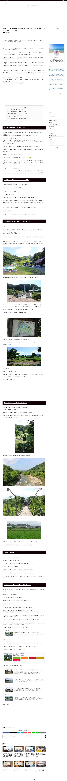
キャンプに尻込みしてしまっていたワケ (15, 109)
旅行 (4, 32)
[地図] (23, 655)
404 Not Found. (16, 168)
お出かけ (51, 122)
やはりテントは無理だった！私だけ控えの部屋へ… (18, 118)
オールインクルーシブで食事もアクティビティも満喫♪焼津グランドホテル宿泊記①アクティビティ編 (56, 80)
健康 (51, 118)
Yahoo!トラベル (16, 660)
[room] (61, 0)
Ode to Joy (6, 3)
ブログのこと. (52, 128)
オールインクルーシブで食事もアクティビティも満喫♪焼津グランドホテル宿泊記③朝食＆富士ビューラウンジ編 (56, 70)
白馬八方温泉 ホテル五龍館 (18, 653)
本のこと (51, 141)
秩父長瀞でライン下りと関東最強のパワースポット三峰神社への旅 (26, 632)
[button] (6, 732)
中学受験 (51, 133)
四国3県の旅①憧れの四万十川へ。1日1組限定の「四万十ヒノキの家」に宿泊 (28, 679)
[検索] (63, 0)
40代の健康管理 (52, 116)
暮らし (51, 139)
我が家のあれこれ (53, 135)
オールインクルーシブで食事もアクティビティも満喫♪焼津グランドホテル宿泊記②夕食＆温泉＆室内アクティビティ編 (56, 75)
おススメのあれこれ (53, 120)
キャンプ (8, 727)
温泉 (50, 144)
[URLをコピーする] (42, 732)
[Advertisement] (33, 16)
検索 (60, 93)
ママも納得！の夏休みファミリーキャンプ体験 (17, 111)
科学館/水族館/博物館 (53, 124)
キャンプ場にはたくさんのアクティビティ (16, 115)
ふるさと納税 (52, 126)
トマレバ (17, 654)
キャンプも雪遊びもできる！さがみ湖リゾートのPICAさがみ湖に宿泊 (27, 688)
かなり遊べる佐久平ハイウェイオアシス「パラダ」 (18, 113)
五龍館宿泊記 (12, 727)
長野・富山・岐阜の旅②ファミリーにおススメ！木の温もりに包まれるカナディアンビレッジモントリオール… (28, 670)
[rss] (62, 0)
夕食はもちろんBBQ (12, 116)
